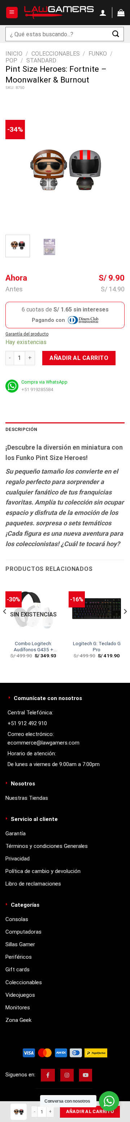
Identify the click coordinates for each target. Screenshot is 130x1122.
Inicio (13, 53)
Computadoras (23, 932)
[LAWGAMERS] (59, 12)
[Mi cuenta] (103, 12)
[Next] (113, 168)
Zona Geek (18, 1020)
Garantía (15, 833)
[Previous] (16, 168)
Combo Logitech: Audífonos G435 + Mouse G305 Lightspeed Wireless (33, 646)
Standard (41, 60)
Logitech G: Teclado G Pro (97, 646)
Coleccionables (55, 53)
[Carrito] (121, 12)
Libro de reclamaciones (33, 884)
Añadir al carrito (78, 358)
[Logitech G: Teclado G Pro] (97, 608)
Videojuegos (20, 995)
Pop (11, 60)
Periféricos (18, 957)
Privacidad (17, 858)
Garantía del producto (26, 334)
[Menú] (12, 13)
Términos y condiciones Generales (46, 846)
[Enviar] (116, 34)
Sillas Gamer (20, 944)
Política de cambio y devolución (43, 871)
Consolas (16, 919)
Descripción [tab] (21, 429)
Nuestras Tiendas (26, 798)
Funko (97, 53)
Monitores (17, 1007)
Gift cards (17, 969)
